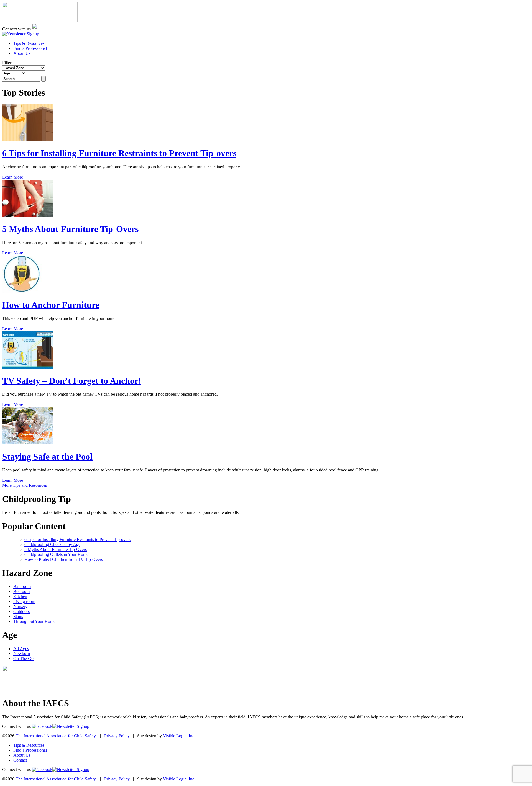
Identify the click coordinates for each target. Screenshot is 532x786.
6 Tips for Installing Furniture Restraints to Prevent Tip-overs (119, 153)
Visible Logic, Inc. (179, 735)
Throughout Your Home (34, 621)
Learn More (13, 177)
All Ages (21, 648)
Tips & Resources (28, 43)
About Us (21, 53)
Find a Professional (30, 48)
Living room (24, 601)
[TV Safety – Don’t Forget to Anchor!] (27, 367)
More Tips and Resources (24, 485)
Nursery (20, 606)
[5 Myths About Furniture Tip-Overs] (27, 215)
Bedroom (21, 591)
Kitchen (20, 596)
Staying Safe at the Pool (47, 457)
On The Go (23, 658)
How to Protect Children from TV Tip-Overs (63, 559)
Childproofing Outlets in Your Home (56, 554)
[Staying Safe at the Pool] (27, 442)
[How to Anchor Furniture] (22, 291)
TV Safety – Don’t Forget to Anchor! (71, 381)
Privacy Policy (117, 735)
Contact (20, 760)
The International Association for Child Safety (56, 735)
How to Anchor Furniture (50, 305)
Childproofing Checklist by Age (52, 544)
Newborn (21, 653)
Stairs (18, 616)
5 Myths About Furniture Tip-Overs (70, 229)
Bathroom (22, 586)
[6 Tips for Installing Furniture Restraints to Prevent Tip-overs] (27, 139)
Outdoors (21, 611)
